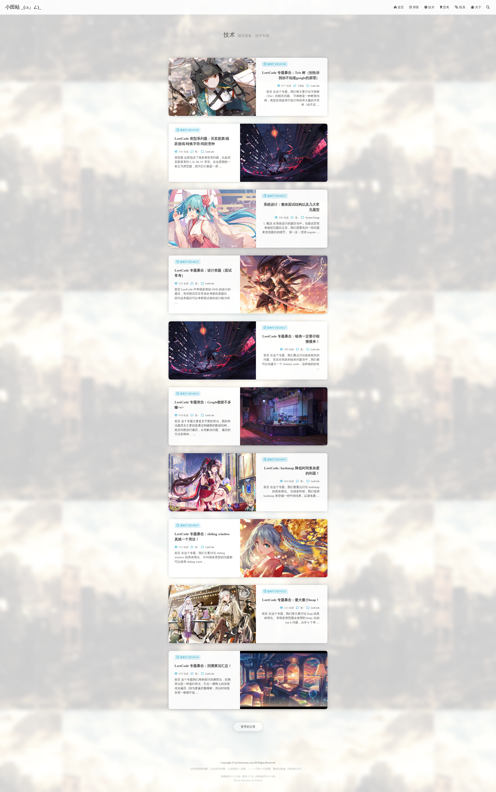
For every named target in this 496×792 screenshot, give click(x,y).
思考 (445, 7)
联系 (461, 7)
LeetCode (315, 86)
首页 (400, 7)
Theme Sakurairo (242, 780)
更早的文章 (248, 726)
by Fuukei (257, 780)
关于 (477, 7)
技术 (430, 7)
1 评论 (301, 86)
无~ (197, 151)
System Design (312, 217)
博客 (415, 7)
